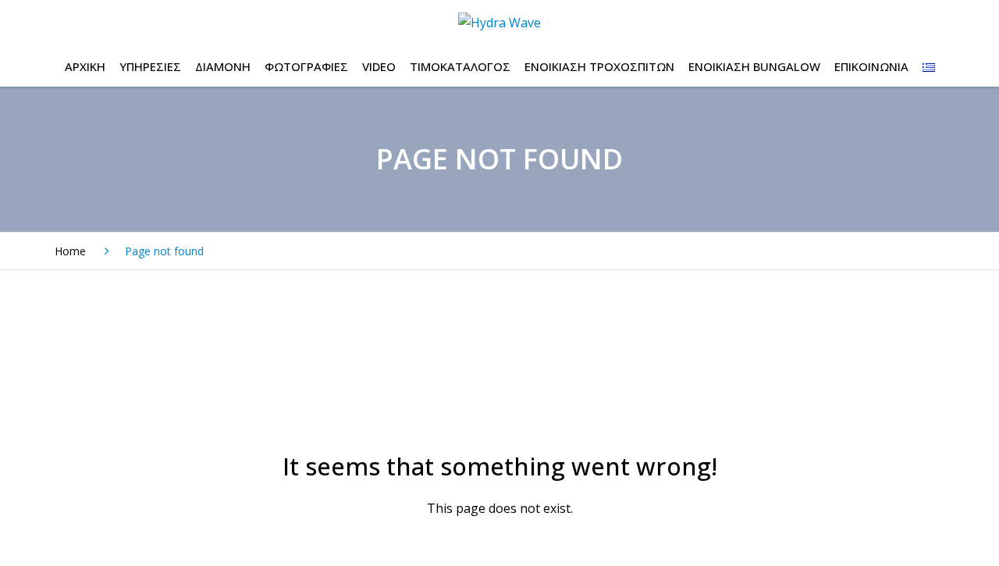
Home (70, 251)
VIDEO (379, 66)
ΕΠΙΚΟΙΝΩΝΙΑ (871, 66)
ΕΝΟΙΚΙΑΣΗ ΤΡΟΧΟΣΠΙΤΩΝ (599, 66)
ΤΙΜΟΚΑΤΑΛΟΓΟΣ (460, 66)
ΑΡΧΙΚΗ (85, 66)
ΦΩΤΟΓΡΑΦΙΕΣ (306, 66)
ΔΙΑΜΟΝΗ (223, 66)
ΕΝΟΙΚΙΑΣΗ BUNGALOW (754, 66)
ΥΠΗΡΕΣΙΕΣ (150, 66)
